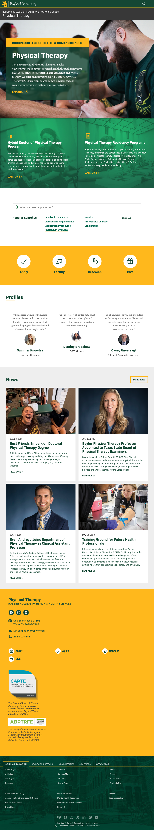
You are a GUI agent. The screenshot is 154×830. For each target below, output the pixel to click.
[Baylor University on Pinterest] (90, 818)
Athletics (9, 773)
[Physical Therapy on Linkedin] (26, 613)
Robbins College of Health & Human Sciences (39, 603)
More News (139, 379)
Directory (61, 778)
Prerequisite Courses (96, 221)
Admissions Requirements (59, 221)
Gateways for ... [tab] (103, 764)
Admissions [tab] (85, 764)
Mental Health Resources (68, 797)
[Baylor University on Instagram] (71, 818)
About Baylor (10, 769)
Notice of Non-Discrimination (69, 802)
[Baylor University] (19, 4)
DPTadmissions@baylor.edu (29, 630)
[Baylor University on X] (77, 818)
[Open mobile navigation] (150, 4)
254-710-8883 (21, 636)
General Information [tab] (16, 764)
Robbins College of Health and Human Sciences (30, 11)
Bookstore (9, 782)
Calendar (61, 769)
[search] (142, 4)
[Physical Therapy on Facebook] (11, 613)
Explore (17, 92)
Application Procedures (58, 225)
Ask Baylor (9, 778)
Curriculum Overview (56, 229)
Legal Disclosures (64, 793)
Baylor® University (74, 823)
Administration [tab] (66, 764)
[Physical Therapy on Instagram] (19, 613)
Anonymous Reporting (14, 793)
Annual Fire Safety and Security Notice (21, 797)
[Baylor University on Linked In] (83, 818)
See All (126, 217)
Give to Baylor (63, 782)
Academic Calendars (56, 217)
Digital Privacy (11, 806)
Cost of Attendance (13, 802)
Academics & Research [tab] (43, 764)
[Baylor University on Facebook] (65, 818)
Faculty (89, 217)
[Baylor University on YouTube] (96, 818)
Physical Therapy (15, 15)
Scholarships (92, 225)
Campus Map (63, 773)
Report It (61, 806)
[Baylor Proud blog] (58, 818)
